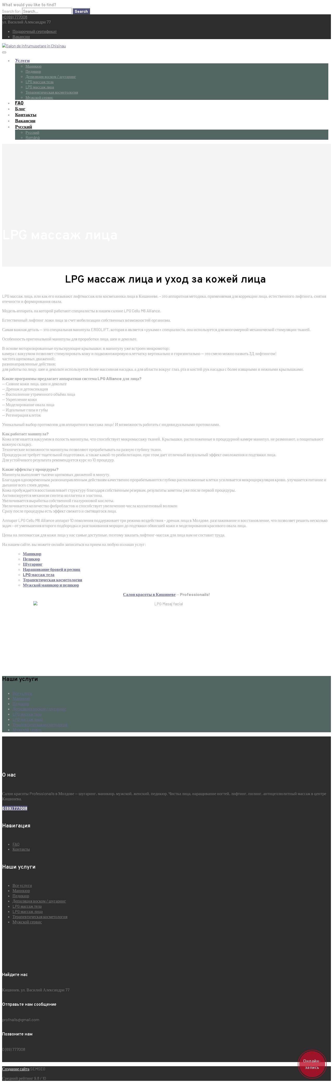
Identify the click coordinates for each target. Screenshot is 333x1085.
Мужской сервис (39, 97)
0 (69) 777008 (14, 808)
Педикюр (33, 71)
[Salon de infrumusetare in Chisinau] (34, 45)
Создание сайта (15, 1068)
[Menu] (4, 52)
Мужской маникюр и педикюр (51, 584)
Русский (23, 126)
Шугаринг (32, 564)
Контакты (25, 114)
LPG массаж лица (39, 86)
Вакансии (21, 36)
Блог (20, 108)
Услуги (22, 60)
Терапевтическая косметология (51, 92)
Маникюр (33, 66)
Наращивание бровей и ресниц (51, 569)
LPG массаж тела (39, 81)
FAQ (19, 103)
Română (32, 137)
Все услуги (22, 693)
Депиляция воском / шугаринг (50, 76)
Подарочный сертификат (34, 31)
